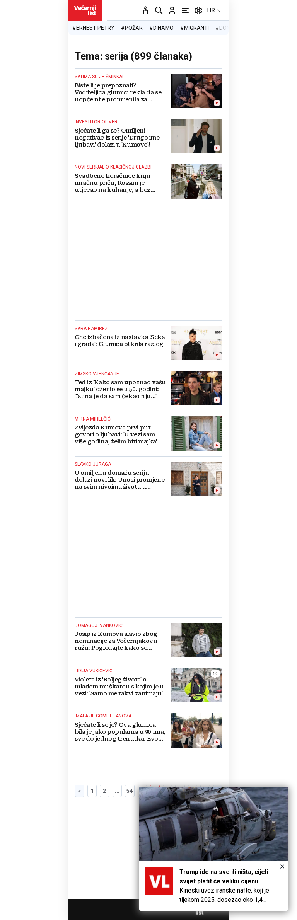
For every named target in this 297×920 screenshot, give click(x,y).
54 (129, 791)
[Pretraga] (159, 10)
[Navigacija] (185, 10)
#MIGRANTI (194, 28)
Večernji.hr (85, 10)
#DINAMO (161, 28)
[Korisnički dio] (172, 10)
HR (211, 10)
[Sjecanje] (145, 10)
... (117, 791)
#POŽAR (132, 28)
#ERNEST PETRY (93, 28)
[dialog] (213, 849)
